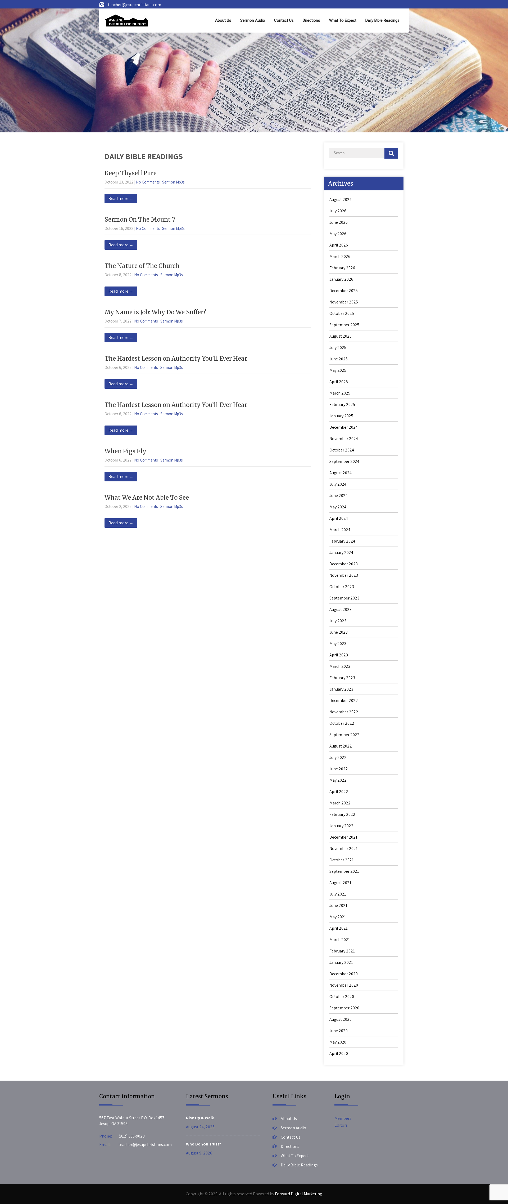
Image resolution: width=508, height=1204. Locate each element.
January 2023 (341, 689)
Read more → (120, 198)
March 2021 (339, 939)
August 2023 (340, 609)
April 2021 (338, 928)
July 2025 (337, 347)
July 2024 (337, 484)
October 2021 (341, 860)
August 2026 (340, 199)
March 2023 (339, 666)
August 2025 (340, 336)
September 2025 (344, 325)
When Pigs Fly (125, 451)
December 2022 (343, 700)
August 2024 (340, 473)
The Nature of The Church (142, 266)
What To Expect (342, 20)
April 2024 (338, 518)
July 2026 (337, 211)
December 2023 (343, 564)
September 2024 (344, 461)
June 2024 (338, 495)
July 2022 (338, 757)
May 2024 (337, 507)
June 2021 (338, 905)
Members (342, 1118)
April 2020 (338, 1053)
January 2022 (341, 826)
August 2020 (340, 1019)
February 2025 (342, 404)
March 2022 (340, 803)
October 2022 (341, 723)
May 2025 (337, 370)
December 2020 (343, 974)
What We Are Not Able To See (147, 497)
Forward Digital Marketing (298, 1194)
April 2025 (338, 381)
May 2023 (337, 643)
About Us (223, 20)
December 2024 (343, 427)
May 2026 (337, 233)
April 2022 (338, 791)
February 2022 (342, 814)
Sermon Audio (252, 20)
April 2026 (338, 245)
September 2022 (344, 734)
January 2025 (341, 416)
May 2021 (337, 917)
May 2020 (337, 1042)
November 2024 (343, 438)
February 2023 (342, 678)
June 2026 (338, 222)
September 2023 (344, 598)
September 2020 (344, 1008)
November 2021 (343, 848)
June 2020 (338, 1030)
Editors (341, 1125)
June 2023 (338, 632)
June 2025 (338, 359)
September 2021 (344, 871)
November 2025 (343, 302)
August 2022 (340, 746)
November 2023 (343, 575)
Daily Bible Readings (382, 20)
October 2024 (341, 450)
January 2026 (341, 279)
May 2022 (338, 780)
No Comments (148, 182)
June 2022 (338, 769)
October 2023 (341, 586)
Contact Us (284, 20)
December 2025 (343, 290)
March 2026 (339, 256)
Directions (311, 20)
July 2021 (337, 894)
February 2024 (342, 541)
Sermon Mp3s (173, 182)
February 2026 (342, 268)
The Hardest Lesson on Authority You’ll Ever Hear (176, 358)
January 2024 (341, 552)
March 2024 (339, 529)
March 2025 (339, 393)
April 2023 (338, 655)
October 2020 (341, 996)
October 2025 (341, 313)
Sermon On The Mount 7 (140, 219)
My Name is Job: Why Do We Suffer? (155, 312)
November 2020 (343, 985)
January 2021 (341, 962)
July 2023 (337, 621)
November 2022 (343, 712)
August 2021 (340, 882)
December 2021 (343, 837)
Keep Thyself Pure (131, 173)
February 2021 (342, 951)
